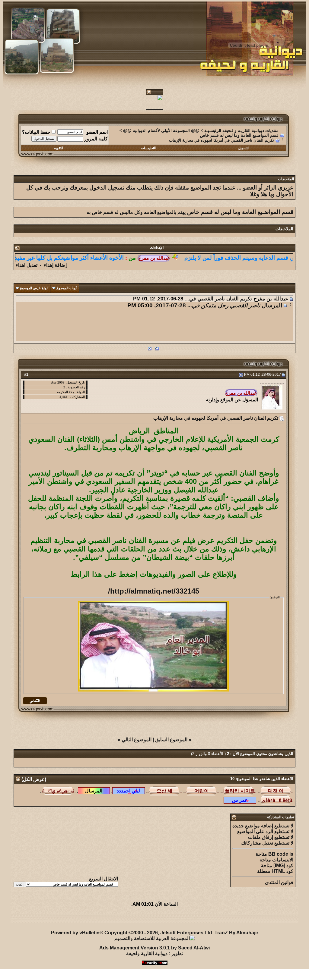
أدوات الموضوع (66, 288)
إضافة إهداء (55, 265)
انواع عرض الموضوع (34, 288)
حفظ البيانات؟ (36, 132)
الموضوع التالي (136, 739)
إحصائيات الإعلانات (47, 918)
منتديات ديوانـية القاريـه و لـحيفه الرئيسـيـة (241, 130)
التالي (141, 348)
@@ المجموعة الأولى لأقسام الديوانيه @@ (161, 130)
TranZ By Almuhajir (236, 932)
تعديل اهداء (26, 265)
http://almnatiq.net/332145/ (153, 591)
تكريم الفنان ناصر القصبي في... (218, 299)
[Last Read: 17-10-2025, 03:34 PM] (164, 790)
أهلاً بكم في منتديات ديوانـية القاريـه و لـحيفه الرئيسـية (144, 918)
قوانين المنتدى (279, 882)
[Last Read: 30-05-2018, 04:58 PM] (240, 800)
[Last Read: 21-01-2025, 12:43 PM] (201, 790)
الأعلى (18, 918)
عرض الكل (34, 779)
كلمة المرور (96, 138)
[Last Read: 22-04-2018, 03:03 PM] (128, 790)
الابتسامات (282, 859)
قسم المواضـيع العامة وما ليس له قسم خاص (239, 135)
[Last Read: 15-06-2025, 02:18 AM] (238, 790)
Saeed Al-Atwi (194, 947)
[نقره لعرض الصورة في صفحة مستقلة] (153, 646)
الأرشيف (78, 918)
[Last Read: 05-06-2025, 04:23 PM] (276, 790)
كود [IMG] (283, 865)
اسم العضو (97, 132)
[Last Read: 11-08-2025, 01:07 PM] (58, 790)
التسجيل (243, 148)
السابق (167, 348)
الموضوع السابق (171, 739)
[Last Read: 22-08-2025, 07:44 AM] (276, 800)
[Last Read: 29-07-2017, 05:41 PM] (94, 790)
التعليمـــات (148, 148)
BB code (278, 854)
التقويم (58, 148)
